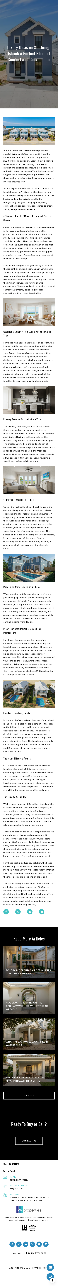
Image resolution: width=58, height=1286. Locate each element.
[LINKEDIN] (25, 1244)
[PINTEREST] (46, 1244)
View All (29, 1095)
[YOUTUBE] (39, 1244)
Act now (30, 901)
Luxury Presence (36, 1252)
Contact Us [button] (29, 1141)
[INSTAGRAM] (19, 1244)
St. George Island (30, 153)
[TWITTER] (32, 1244)
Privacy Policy (40, 1267)
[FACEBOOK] (12, 1244)
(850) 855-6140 (16, 1188)
